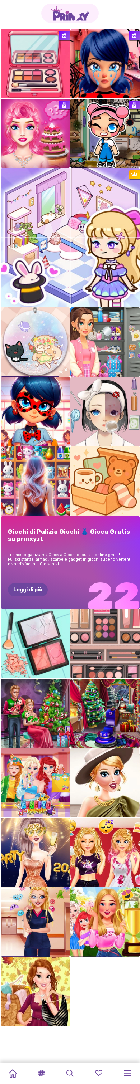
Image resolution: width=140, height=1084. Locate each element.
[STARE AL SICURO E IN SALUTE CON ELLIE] (35, 922)
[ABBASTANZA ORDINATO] (105, 643)
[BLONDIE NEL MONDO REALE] (35, 133)
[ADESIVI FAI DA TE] (35, 342)
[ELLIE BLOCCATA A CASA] (105, 852)
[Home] (13, 1073)
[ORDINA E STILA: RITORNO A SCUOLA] (105, 342)
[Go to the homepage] (70, 13)
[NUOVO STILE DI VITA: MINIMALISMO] (105, 782)
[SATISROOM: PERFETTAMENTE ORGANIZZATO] (105, 411)
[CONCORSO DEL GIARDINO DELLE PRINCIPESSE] (105, 922)
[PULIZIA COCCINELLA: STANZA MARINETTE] (105, 63)
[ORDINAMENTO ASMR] (35, 643)
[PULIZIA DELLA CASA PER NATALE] (105, 713)
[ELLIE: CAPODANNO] (35, 852)
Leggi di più (27, 590)
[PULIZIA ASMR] (35, 63)
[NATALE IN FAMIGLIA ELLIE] (35, 713)
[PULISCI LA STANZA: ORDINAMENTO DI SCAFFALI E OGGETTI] (35, 481)
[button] (41, 1073)
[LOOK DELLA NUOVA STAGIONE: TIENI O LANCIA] (35, 991)
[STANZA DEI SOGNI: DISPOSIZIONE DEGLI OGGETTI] (105, 481)
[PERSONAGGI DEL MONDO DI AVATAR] (105, 133)
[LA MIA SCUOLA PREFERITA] (35, 411)
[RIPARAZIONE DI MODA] (35, 782)
